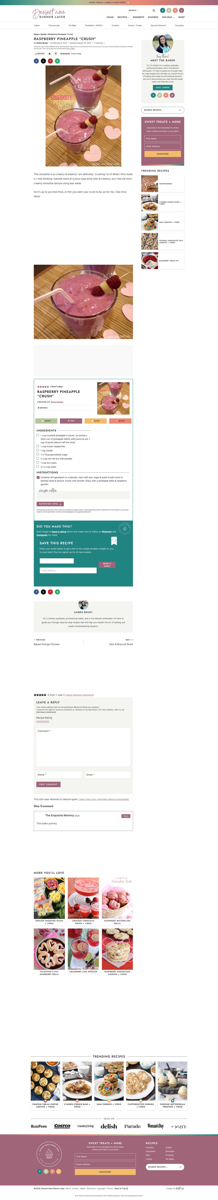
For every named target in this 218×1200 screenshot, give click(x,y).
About (68, 1188)
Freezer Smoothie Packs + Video (49, 922)
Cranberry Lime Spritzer (83, 971)
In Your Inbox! (107, 2)
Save (121, 421)
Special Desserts (158, 25)
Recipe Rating (44, 717)
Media (83, 1188)
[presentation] (149, 183)
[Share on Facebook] (36, 61)
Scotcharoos (165, 184)
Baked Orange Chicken (47, 642)
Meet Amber (163, 87)
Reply (125, 816)
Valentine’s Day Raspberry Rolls (49, 973)
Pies (148, 1155)
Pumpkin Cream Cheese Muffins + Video (45, 1105)
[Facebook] (162, 10)
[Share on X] (43, 61)
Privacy (110, 1188)
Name (42, 774)
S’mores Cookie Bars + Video (170, 203)
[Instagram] (168, 10)
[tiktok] (181, 10)
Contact (75, 1188)
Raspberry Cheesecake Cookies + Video (117, 973)
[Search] (180, 110)
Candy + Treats (135, 25)
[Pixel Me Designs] (179, 1188)
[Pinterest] (175, 10)
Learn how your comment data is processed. (104, 799)
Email (90, 774)
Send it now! (107, 565)
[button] (55, 54)
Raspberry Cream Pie (169, 261)
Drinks (43, 34)
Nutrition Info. (49, 504)
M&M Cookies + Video (169, 222)
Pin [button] (72, 421)
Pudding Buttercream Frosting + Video (172, 1105)
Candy (149, 1159)
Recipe (40, 54)
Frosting (169, 1155)
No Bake (72, 25)
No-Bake (170, 1159)
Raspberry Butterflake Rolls (117, 922)
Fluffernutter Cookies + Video (141, 1105)
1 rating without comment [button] (78, 695)
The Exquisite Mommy (59, 815)
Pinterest (107, 531)
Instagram (42, 535)
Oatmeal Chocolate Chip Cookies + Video (171, 242)
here (73, 49)
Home (110, 17)
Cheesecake (54, 25)
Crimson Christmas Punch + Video (83, 922)
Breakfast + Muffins (94, 25)
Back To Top (120, 1188)
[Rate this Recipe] (49, 54)
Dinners (153, 17)
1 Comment (98, 43)
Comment (44, 731)
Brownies (170, 1151)
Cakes (37, 25)
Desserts (138, 17)
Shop (181, 17)
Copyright (101, 1188)
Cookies (115, 25)
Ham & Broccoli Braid (121, 642)
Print (47, 421)
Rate (96, 421)
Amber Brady (42, 43)
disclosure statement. (46, 712)
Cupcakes (179, 25)
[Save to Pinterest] (50, 61)
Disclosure (91, 1188)
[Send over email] (57, 61)
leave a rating (59, 531)
